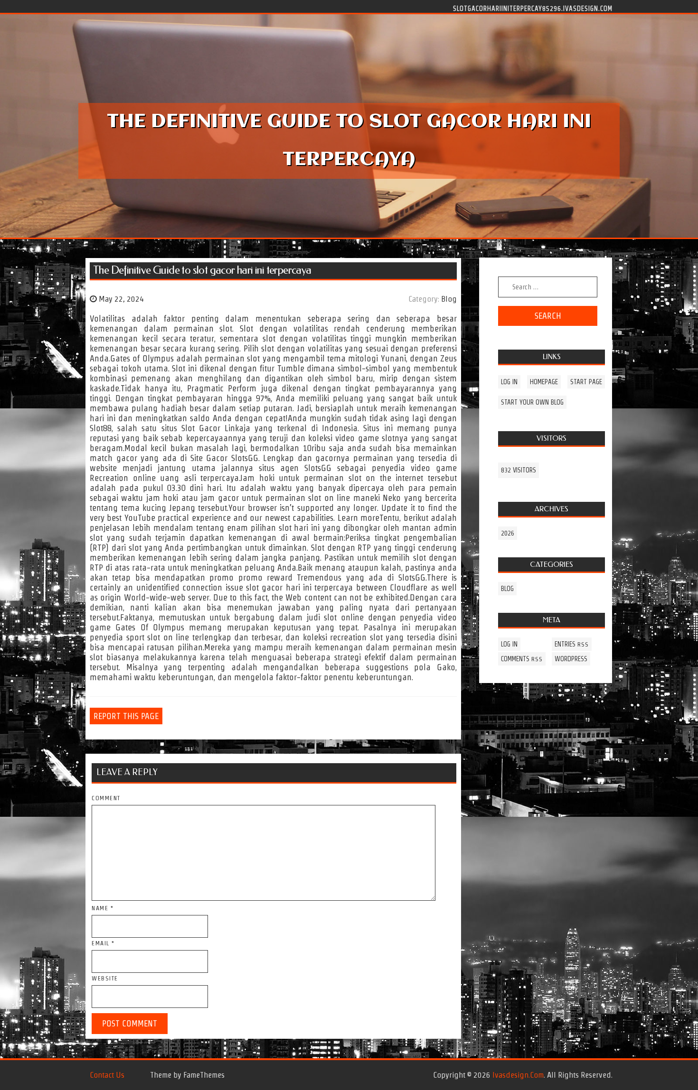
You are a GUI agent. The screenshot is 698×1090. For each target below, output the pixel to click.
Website (105, 978)
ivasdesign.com (518, 1075)
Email (103, 943)
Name (102, 908)
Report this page (126, 716)
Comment (106, 798)
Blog (449, 299)
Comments (522, 659)
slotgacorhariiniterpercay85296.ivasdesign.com (533, 8)
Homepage (544, 382)
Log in (509, 382)
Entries (572, 644)
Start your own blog (532, 402)
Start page (586, 382)
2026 (507, 533)
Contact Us (107, 1075)
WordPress (571, 659)
